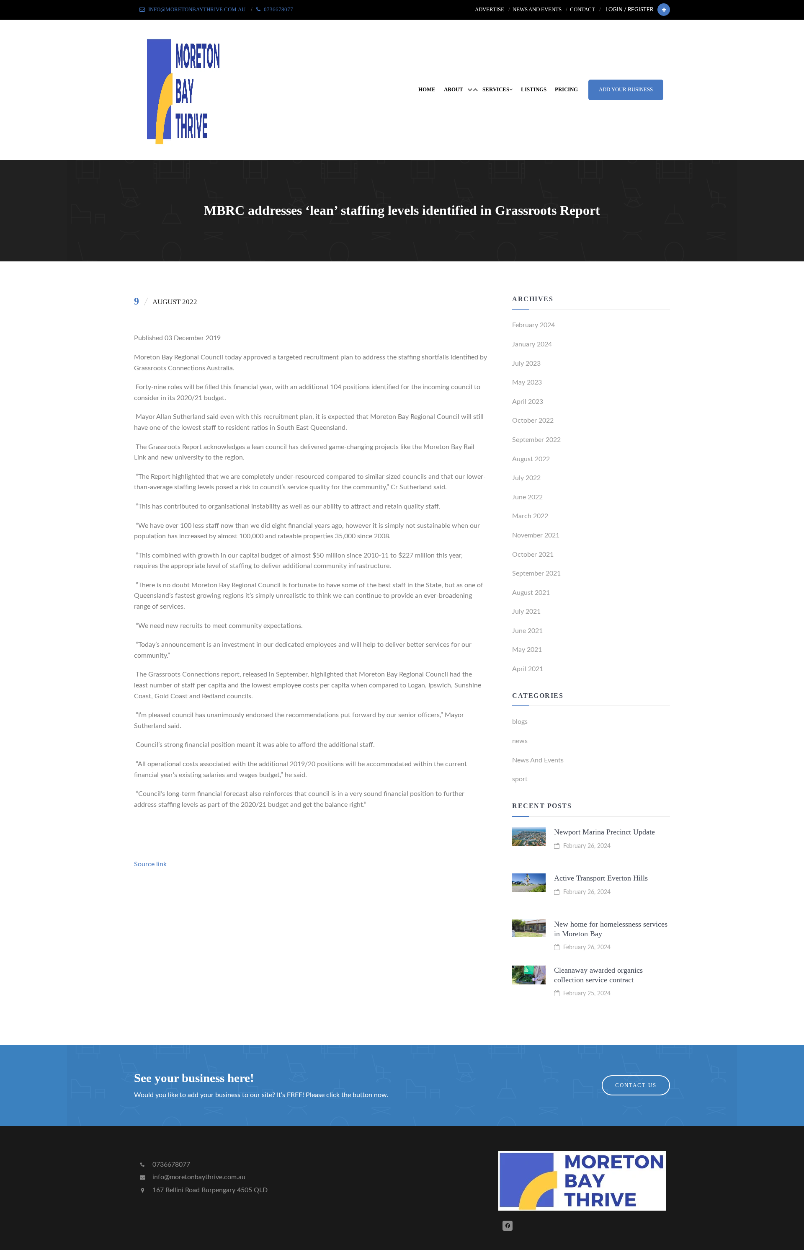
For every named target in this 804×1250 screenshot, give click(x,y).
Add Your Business (626, 90)
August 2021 (531, 592)
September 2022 (536, 439)
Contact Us (636, 1085)
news (520, 741)
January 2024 (532, 344)
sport (520, 779)
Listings (533, 90)
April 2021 (527, 669)
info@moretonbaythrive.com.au (198, 1177)
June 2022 (527, 497)
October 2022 (533, 420)
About (453, 90)
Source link (150, 864)
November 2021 (535, 535)
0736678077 (170, 1164)
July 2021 (526, 611)
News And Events (538, 760)
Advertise (489, 10)
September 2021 (536, 573)
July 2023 (526, 363)
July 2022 (526, 478)
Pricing (566, 90)
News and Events (537, 10)
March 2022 (530, 516)
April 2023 (527, 401)
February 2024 (533, 325)
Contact (582, 10)
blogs (520, 721)
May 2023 (527, 382)
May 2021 (527, 649)
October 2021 (533, 554)
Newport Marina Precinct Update (604, 832)
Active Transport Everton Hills (601, 878)
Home (427, 90)
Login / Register (629, 9)
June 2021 (527, 631)
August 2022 (531, 459)
